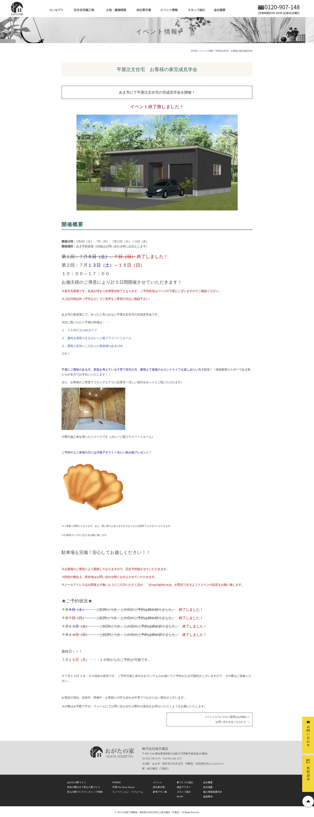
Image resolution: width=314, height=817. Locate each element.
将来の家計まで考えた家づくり (83, 787)
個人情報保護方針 (212, 791)
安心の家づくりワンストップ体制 (84, 791)
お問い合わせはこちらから (231, 722)
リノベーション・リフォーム (127, 791)
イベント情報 (169, 9)
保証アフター (184, 787)
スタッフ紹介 (196, 9)
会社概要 (220, 9)
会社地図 (208, 787)
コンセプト (56, 9)
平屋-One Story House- (123, 787)
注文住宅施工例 (84, 9)
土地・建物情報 (116, 9)
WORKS (116, 782)
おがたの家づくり (76, 782)
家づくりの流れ (185, 782)
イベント (157, 782)
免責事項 (208, 796)
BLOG (180, 796)
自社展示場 (143, 9)
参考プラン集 (160, 791)
